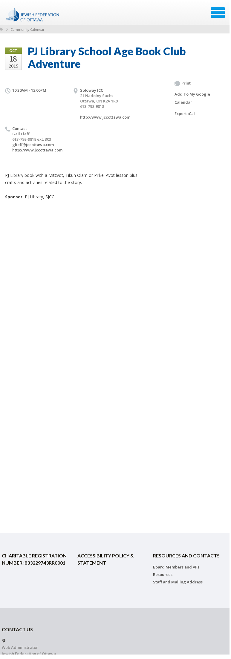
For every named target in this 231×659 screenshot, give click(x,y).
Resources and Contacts (186, 555)
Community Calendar (27, 29)
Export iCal (185, 113)
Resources (162, 574)
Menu (218, 12)
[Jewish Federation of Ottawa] (33, 14)
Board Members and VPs (176, 567)
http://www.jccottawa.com (105, 117)
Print (186, 83)
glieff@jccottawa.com (33, 144)
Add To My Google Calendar (192, 98)
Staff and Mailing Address (178, 582)
